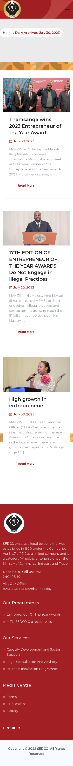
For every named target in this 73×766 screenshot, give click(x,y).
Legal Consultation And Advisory (32, 662)
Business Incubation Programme (32, 669)
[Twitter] (8, 728)
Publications (16, 704)
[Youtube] (14, 728)
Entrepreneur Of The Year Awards (34, 614)
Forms (12, 697)
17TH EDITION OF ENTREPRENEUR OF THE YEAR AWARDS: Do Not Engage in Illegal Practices (33, 266)
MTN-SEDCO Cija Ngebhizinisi (29, 622)
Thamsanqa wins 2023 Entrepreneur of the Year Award (35, 126)
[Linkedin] (18, 728)
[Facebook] (4, 728)
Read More (26, 185)
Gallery (12, 711)
